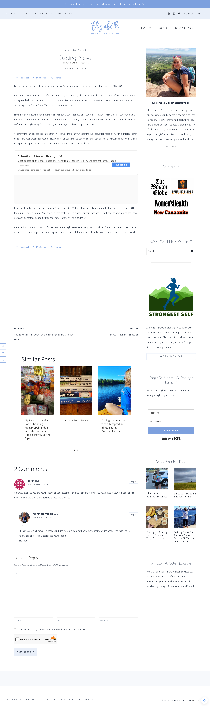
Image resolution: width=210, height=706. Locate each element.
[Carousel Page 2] (77, 450)
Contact (25, 13)
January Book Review (76, 420)
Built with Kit (171, 438)
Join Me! (141, 4)
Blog (46, 700)
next (128, 407)
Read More (171, 146)
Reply (133, 481)
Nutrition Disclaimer (63, 700)
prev (23, 407)
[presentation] (157, 478)
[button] (14, 13)
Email (61, 620)
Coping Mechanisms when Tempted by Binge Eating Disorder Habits (43, 334)
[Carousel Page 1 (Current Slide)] (74, 450)
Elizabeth (70, 68)
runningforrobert (43, 513)
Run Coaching (32, 700)
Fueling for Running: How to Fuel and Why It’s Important (157, 535)
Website (104, 620)
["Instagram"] (174, 13)
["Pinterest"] (169, 13)
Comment (21, 574)
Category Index (13, 700)
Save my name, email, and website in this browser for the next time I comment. (51, 629)
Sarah (31, 480)
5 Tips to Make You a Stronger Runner (185, 495)
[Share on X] (3, 359)
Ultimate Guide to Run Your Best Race (156, 495)
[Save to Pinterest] (3, 353)
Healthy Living (70, 62)
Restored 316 (199, 700)
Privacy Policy (86, 700)
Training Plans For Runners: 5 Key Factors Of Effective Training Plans (184, 536)
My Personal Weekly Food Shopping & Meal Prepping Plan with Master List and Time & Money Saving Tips (38, 429)
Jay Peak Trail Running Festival (123, 331)
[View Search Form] (205, 13)
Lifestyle (84, 62)
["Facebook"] (179, 13)
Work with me (192, 14)
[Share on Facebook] (3, 346)
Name (19, 620)
